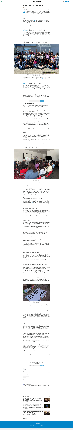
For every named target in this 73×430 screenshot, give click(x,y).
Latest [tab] (25, 396)
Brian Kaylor (27, 401)
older (45, 20)
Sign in (71, 1)
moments (42, 17)
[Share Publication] (63, 1)
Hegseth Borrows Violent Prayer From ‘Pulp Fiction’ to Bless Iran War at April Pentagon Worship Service (32, 405)
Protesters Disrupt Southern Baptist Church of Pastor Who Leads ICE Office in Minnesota (33, 412)
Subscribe (66, 1)
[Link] (21, 103)
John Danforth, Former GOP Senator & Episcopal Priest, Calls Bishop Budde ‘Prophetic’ (32, 399)
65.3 (34, 20)
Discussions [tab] (28, 396)
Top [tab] (23, 396)
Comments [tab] (24, 377)
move (48, 25)
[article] (36, 400)
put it (42, 78)
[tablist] (26, 377)
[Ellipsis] (50, 384)
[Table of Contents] (0, 215)
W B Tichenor (26, 384)
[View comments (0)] (30, 409)
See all (24, 418)
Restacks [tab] (28, 377)
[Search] (62, 1)
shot (32, 202)
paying (49, 93)
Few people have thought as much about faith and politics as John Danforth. (33, 400)
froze (48, 14)
